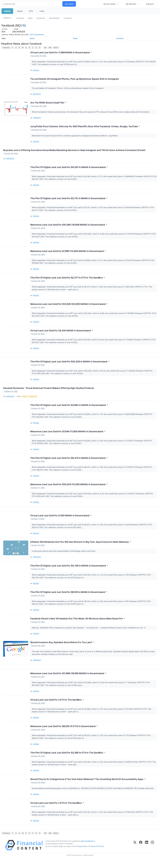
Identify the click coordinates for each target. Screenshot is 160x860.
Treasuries (67, 18)
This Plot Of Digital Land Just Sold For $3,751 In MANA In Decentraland (69, 198)
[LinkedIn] (146, 845)
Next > (56, 48)
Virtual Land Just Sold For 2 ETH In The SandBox (57, 699)
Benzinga (36, 70)
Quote (32, 38)
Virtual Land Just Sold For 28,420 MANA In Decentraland (61, 330)
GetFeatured (10, 158)
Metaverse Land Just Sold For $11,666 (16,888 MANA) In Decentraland (68, 673)
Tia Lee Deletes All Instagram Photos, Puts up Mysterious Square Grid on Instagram (74, 79)
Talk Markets (37, 118)
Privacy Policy (82, 846)
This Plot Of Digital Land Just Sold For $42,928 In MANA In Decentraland (70, 361)
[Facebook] (140, 845)
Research (120, 38)
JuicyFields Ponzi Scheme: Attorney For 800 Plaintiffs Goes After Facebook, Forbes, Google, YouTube (85, 126)
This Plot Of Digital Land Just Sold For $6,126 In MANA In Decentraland (68, 592)
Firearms (24, 396)
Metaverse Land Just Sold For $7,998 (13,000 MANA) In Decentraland (68, 251)
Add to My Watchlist (37, 35)
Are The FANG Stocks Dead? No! (48, 102)
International (54, 18)
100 (50, 48)
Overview (20, 18)
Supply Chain (33, 396)
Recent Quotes (110, 4)
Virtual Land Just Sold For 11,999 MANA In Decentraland (61, 52)
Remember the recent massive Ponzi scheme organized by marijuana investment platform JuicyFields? (75, 136)
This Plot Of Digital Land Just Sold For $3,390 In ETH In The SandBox (68, 752)
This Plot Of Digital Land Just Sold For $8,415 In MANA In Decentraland (69, 458)
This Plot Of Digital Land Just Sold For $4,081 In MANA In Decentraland (69, 167)
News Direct (36, 94)
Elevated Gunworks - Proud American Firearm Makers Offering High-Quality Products (48, 388)
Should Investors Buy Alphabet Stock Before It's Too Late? (62, 642)
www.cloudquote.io (88, 841)
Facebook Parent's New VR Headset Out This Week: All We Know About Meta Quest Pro (77, 618)
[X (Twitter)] (134, 845)
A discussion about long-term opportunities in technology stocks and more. (64, 551)
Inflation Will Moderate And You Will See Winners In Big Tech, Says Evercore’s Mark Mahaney (80, 542)
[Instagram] (152, 845)
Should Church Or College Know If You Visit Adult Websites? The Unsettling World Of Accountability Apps (88, 779)
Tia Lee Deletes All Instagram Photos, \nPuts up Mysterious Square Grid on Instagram (68, 88)
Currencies (40, 18)
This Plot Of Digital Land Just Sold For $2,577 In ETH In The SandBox (67, 277)
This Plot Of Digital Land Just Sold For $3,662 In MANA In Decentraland (69, 405)
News (30, 18)
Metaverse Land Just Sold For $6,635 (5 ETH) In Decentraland (64, 726)
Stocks (19, 11)
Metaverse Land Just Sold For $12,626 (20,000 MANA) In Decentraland (69, 304)
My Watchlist (131, 4)
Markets (7, 11)
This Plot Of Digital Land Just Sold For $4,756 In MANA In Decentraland (69, 565)
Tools (42, 11)
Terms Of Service (97, 846)
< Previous (6, 48)
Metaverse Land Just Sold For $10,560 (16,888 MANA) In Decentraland (68, 224)
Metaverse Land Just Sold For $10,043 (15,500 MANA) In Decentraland (69, 484)
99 (45, 48)
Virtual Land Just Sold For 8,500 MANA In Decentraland (61, 515)
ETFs (31, 11)
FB (23, 25)
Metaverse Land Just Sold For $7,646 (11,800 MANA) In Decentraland (68, 431)
